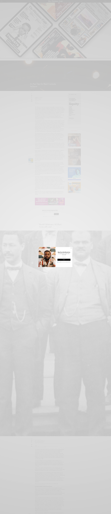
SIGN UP (64, 259)
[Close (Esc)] (71, 248)
